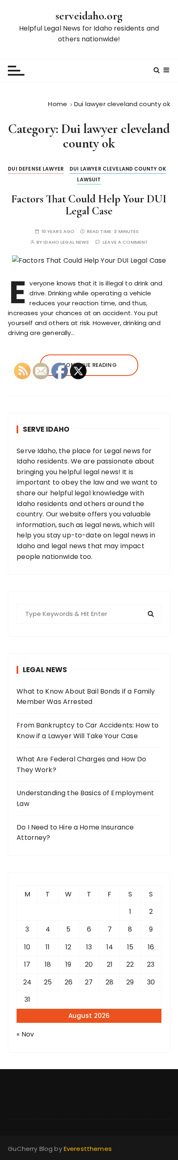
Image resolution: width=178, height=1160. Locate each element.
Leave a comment (125, 242)
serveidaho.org (89, 16)
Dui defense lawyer (36, 168)
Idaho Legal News (66, 242)
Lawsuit (89, 179)
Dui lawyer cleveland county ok (118, 168)
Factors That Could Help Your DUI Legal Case (88, 205)
